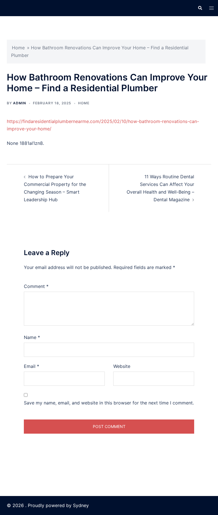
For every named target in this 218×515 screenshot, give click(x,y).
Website (121, 366)
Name (32, 337)
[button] (200, 8)
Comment (36, 286)
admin (19, 103)
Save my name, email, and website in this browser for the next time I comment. (109, 403)
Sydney (81, 505)
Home (18, 47)
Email (31, 366)
